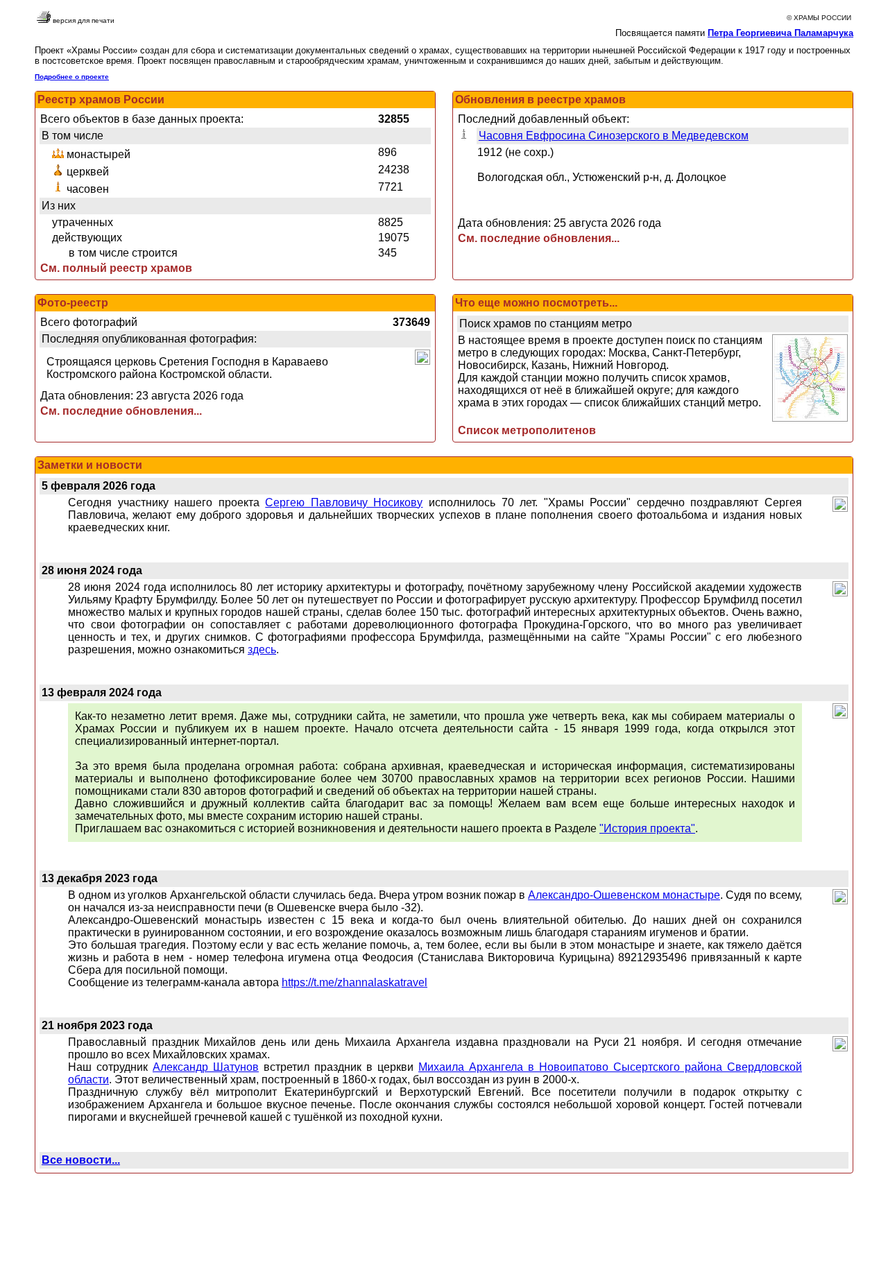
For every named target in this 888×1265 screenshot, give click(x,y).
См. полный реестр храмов (116, 268)
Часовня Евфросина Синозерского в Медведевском (614, 135)
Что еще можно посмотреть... (536, 303)
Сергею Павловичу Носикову (343, 502)
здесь (262, 649)
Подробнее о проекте (72, 76)
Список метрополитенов (527, 430)
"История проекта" (647, 828)
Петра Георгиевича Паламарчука (780, 33)
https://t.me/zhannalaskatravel (354, 982)
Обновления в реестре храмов (540, 99)
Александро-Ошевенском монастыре (624, 895)
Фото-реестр (72, 303)
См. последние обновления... (539, 238)
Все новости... (81, 1160)
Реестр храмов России (100, 99)
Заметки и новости (89, 465)
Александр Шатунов (206, 1067)
